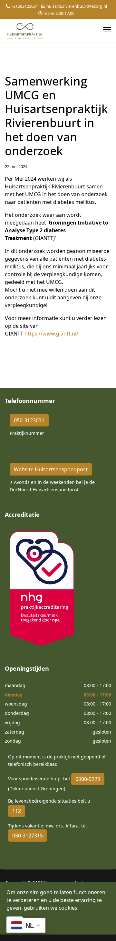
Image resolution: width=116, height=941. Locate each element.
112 (16, 811)
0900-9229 (87, 779)
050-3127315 (27, 835)
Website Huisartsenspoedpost (51, 469)
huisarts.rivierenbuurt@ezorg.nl (76, 6)
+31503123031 (24, 6)
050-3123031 (29, 420)
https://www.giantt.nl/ (51, 333)
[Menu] (107, 29)
